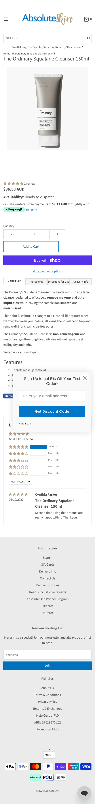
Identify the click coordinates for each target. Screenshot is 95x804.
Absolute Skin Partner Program (47, 599)
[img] (18, 494)
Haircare (47, 613)
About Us (47, 688)
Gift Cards (47, 564)
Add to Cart (31, 246)
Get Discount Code (52, 411)
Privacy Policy (47, 701)
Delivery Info (47, 571)
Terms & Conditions (47, 695)
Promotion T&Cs (47, 729)
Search (47, 557)
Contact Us (47, 578)
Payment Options (47, 585)
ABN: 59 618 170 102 (47, 722)
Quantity (8, 226)
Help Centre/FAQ (47, 715)
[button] (47, 113)
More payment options (47, 271)
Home (6, 54)
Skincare (47, 606)
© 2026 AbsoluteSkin (47, 791)
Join (48, 665)
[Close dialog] (85, 378)
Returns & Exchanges (47, 708)
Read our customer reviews (47, 592)
